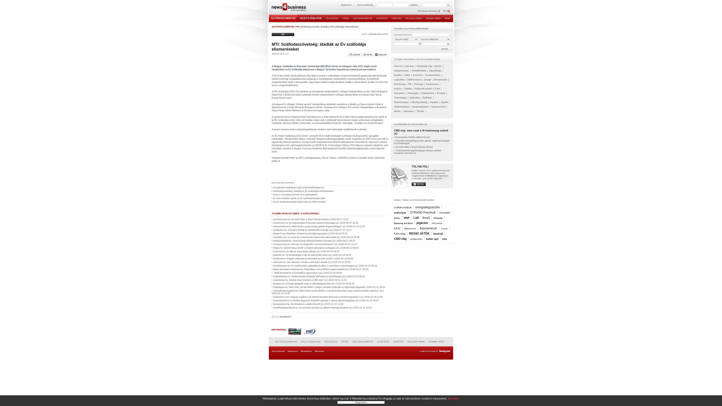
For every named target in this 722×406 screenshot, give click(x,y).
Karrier (438, 66)
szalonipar (400, 212)
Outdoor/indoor (402, 106)
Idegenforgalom (420, 106)
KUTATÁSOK (382, 18)
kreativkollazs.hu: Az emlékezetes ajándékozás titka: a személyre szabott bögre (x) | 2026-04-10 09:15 (325, 265)
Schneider (444, 212)
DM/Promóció (414, 79)
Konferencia (432, 84)
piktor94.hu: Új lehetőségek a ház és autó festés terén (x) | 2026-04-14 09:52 (312, 255)
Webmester (319, 351)
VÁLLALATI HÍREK (413, 18)
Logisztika (399, 79)
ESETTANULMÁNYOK (362, 18)
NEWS (447, 18)
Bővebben (454, 398)
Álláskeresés (410, 228)
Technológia (400, 97)
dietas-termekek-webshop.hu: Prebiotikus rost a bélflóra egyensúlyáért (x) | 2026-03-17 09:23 (320, 269)
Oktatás (408, 88)
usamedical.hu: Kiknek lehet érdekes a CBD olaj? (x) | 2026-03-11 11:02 (310, 280)
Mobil (407, 75)
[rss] (446, 11)
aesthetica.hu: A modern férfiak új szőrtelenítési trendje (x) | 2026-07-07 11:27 (312, 230)
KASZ (397, 228)
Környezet (399, 93)
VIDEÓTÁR (396, 18)
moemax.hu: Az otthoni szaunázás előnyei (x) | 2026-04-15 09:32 (306, 251)
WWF (407, 218)
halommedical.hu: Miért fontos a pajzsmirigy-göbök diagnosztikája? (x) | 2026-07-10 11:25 (319, 226)
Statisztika (415, 97)
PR (297, 27)
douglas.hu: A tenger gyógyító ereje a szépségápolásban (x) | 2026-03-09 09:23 (313, 283)
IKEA (444, 239)
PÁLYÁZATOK (332, 18)
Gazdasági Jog (424, 66)
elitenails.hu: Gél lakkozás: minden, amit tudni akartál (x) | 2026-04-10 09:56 (312, 262)
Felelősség (399, 84)
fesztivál (438, 233)
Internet (398, 66)
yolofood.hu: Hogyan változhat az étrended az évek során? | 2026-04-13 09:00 (313, 258)
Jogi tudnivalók (278, 351)
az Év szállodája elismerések (375, 34)
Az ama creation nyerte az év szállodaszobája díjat (299, 198)
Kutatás (398, 75)
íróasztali (438, 218)
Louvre (444, 228)
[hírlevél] (428, 11)
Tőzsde (420, 111)
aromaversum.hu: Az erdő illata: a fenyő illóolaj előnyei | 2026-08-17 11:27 (311, 219)
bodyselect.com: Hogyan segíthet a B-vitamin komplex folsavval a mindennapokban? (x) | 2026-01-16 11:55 (328, 297)
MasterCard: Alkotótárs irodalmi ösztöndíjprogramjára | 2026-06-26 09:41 (310, 233)
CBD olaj (400, 238)
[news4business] (288, 7)
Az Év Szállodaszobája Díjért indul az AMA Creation (299, 202)
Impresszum (292, 351)
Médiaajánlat (306, 351)
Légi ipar (409, 66)
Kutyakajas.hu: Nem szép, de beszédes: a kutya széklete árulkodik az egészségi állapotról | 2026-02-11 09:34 (329, 287)
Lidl (416, 217)
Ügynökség (435, 70)
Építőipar (427, 97)
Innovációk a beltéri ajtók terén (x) (413, 137)
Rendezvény (440, 79)
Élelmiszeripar (401, 102)
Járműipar (408, 111)
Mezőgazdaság (419, 102)
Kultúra (397, 88)
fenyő (426, 217)
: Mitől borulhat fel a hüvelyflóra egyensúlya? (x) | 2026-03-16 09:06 (307, 273)
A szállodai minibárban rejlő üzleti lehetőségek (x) (298, 187)
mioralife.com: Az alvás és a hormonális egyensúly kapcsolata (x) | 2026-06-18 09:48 (316, 237)
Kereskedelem (432, 75)
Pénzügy (418, 84)
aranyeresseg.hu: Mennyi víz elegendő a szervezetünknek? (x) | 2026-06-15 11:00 (315, 244)
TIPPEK (345, 18)
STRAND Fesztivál (422, 212)
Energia (441, 93)
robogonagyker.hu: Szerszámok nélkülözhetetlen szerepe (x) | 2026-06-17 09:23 (314, 240)
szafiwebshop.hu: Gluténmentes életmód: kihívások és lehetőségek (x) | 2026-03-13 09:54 (319, 276)
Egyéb (444, 102)
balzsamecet (429, 228)
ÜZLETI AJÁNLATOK (311, 18)
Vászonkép (437, 223)
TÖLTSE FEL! (420, 166)
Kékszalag (399, 233)
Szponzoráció (438, 106)
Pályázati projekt (423, 88)
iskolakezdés (416, 239)
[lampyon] (434, 351)
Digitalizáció (428, 93)
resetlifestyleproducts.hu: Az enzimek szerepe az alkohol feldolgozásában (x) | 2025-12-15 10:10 (322, 307)
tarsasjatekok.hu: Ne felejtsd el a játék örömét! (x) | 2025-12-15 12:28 (308, 304)
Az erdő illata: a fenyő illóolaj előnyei (414, 147)
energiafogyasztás (427, 207)
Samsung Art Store (403, 223)
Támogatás (413, 93)
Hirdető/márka (419, 70)
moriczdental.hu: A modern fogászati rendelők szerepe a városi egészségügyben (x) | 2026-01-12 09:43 (326, 300)
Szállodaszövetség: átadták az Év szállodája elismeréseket (303, 191)
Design (427, 79)
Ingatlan (434, 102)
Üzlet (437, 88)
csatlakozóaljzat (403, 207)
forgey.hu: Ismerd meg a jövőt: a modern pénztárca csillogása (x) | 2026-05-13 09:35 (316, 248)
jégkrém (422, 223)
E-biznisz (417, 75)
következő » (286, 317)
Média (397, 111)
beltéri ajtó (432, 239)
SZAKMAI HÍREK (433, 18)
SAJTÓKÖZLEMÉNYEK (283, 18)
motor (397, 218)
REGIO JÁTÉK (419, 233)
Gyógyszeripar (401, 70)
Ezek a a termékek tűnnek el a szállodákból (295, 194)
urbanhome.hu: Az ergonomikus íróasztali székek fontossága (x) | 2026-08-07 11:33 (315, 223)
